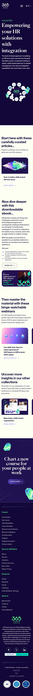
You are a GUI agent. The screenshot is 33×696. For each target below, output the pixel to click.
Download (8, 265)
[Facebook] (8, 650)
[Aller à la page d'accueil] (5, 6)
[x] (16, 650)
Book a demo (15, 481)
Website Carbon (22, 654)
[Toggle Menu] (21, 6)
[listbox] (28, 6)
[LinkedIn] (24, 650)
